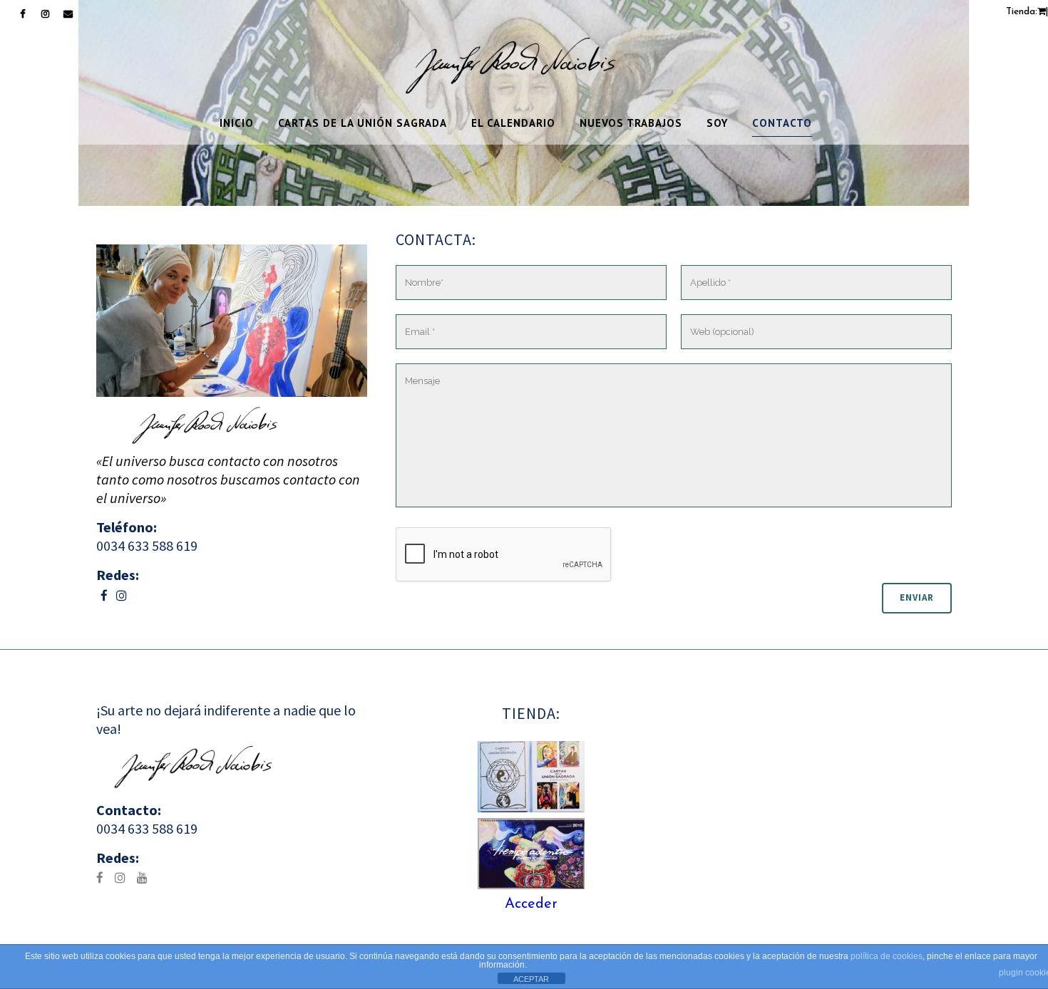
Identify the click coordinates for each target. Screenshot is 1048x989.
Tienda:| (1027, 11)
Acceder (531, 904)
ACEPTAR (531, 979)
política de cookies (887, 956)
